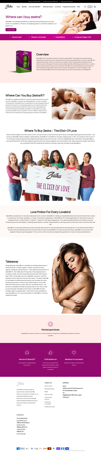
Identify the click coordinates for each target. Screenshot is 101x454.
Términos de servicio (48, 398)
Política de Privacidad (48, 403)
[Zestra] (9, 7)
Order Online (11, 29)
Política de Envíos (50, 406)
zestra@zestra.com (22, 420)
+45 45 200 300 (21, 425)
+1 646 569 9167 (21, 429)
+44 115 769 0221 (21, 433)
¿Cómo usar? (48, 386)
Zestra (69, 450)
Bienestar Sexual (49, 389)
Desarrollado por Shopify (78, 450)
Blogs (46, 391)
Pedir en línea (48, 394)
